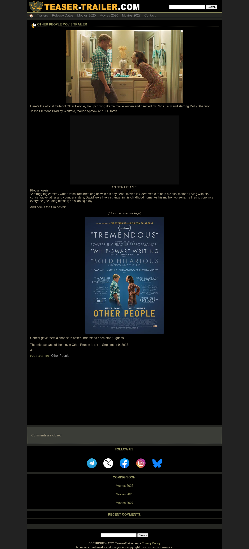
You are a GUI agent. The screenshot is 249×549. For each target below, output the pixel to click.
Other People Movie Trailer (62, 24)
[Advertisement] (124, 388)
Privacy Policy (151, 543)
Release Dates (62, 15)
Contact (150, 15)
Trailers (42, 15)
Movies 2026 (109, 15)
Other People (60, 355)
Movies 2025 (86, 15)
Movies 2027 (131, 15)
